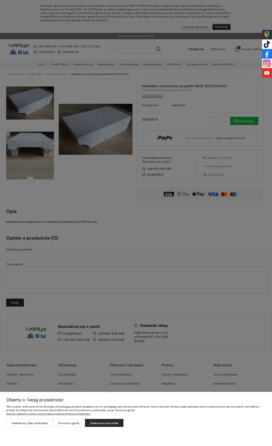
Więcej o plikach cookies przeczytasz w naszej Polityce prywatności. (48, 414)
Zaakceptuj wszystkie (104, 423)
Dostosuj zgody (68, 423)
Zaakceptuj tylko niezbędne (29, 423)
